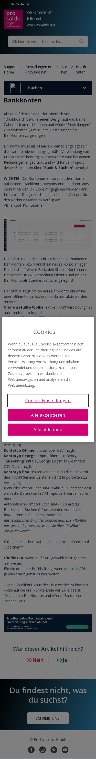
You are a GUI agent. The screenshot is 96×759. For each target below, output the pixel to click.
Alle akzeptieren (48, 415)
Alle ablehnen (48, 429)
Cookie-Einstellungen (48, 401)
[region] (47, 379)
